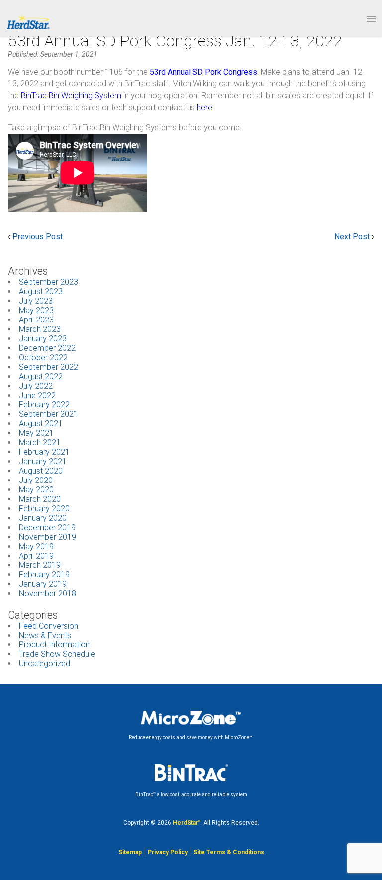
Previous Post (37, 236)
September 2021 (48, 414)
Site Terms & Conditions (228, 852)
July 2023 (36, 301)
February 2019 (44, 574)
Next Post (352, 236)
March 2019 (40, 565)
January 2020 (43, 518)
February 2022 (44, 404)
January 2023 (43, 338)
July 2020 (36, 480)
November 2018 (47, 593)
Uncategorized (44, 663)
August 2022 (41, 376)
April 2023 (36, 319)
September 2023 (48, 282)
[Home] (28, 21)
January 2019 (43, 584)
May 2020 (36, 489)
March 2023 (40, 329)
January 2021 (43, 461)
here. (204, 107)
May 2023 (36, 310)
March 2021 (40, 442)
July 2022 (36, 386)
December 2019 (47, 527)
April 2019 (36, 555)
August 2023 (41, 291)
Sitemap (130, 852)
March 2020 (40, 499)
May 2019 (36, 546)
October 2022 (43, 357)
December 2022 (47, 348)
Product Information (54, 644)
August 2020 (41, 471)
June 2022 (37, 395)
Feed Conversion (48, 626)
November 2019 (47, 537)
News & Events (45, 635)
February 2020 (44, 508)
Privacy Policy (168, 852)
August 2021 (41, 423)
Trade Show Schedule (57, 654)
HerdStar (186, 822)
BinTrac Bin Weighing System (71, 95)
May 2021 (36, 433)
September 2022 (48, 367)
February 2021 (44, 452)
